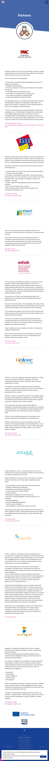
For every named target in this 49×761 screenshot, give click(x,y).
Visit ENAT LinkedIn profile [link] (12, 250)
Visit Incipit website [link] (10, 519)
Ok (43, 756)
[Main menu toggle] (46, 2)
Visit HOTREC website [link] (11, 433)
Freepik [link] (20, 737)
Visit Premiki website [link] (10, 617)
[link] (2, 2)
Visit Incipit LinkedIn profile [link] (12, 521)
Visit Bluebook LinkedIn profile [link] (13, 195)
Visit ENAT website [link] (10, 249)
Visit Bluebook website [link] (11, 193)
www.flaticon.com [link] (27, 737)
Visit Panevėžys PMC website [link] (13, 123)
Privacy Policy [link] (41, 746)
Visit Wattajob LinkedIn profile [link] (13, 704)
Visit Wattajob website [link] (11, 702)
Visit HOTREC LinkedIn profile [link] (13, 435)
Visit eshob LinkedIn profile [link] (12, 343)
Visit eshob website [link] (10, 341)
